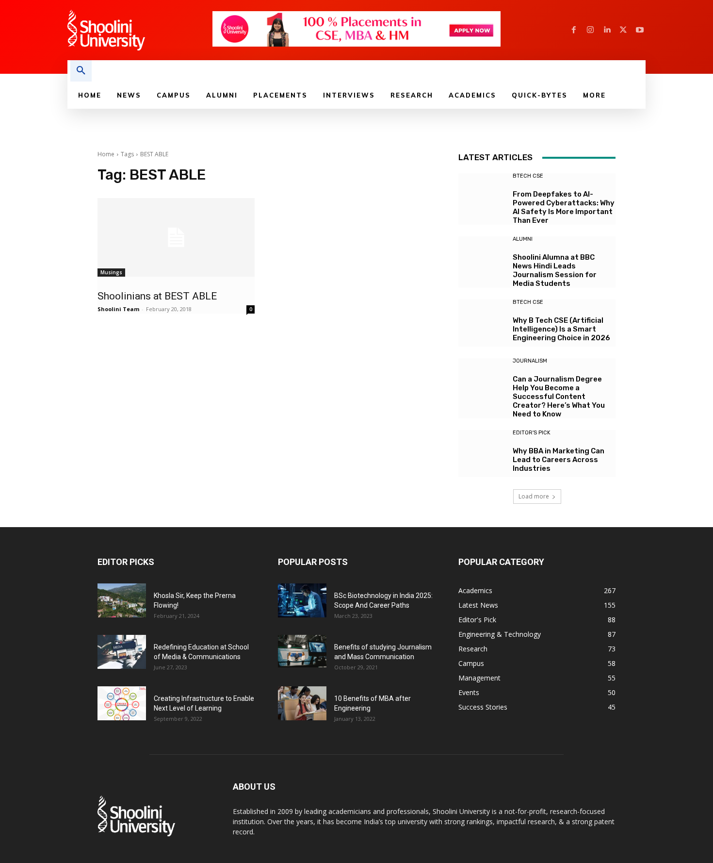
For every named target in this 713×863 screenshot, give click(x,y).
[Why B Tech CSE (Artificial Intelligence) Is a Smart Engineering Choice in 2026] (481, 323)
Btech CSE (528, 176)
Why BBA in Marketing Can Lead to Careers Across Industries (558, 460)
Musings (111, 272)
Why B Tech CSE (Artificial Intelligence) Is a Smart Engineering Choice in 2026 (561, 329)
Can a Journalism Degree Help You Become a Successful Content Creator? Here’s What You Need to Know (559, 396)
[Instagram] (590, 30)
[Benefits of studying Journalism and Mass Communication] (302, 651)
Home (105, 154)
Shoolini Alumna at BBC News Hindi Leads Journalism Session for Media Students (555, 270)
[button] (81, 71)
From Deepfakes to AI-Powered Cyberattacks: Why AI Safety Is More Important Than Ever (564, 207)
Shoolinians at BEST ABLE (157, 296)
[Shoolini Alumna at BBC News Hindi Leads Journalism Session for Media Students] (481, 259)
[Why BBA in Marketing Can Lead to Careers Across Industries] (481, 453)
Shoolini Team (118, 309)
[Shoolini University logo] (139, 30)
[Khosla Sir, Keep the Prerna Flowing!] (121, 600)
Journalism (530, 361)
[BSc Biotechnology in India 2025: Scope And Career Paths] (302, 600)
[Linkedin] (607, 30)
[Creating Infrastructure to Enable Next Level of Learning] (121, 703)
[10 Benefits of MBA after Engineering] (302, 703)
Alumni (523, 239)
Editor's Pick (532, 432)
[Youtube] (640, 30)
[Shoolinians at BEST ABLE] (176, 237)
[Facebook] (574, 30)
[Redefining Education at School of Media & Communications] (121, 652)
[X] (623, 30)
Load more (534, 496)
